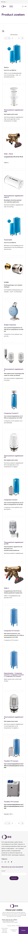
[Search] (22, 6)
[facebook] (11, 861)
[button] (6, 38)
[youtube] (5, 861)
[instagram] (8, 861)
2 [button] (12, 38)
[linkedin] (2, 861)
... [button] (15, 38)
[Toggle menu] (25, 6)
